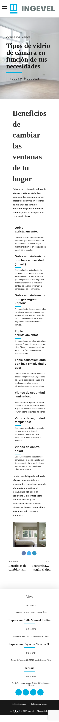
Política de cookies (19, 704)
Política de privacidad (39, 704)
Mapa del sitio (43, 711)
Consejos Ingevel (19, 37)
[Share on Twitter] (29, 553)
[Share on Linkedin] (34, 553)
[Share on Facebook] (24, 553)
